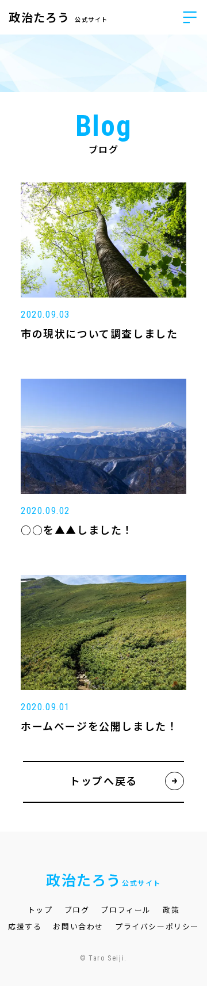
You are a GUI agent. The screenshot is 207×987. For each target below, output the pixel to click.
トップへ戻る (103, 781)
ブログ (77, 910)
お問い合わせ (78, 927)
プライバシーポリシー (157, 927)
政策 (171, 910)
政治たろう (58, 18)
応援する (24, 927)
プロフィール (126, 910)
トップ (40, 910)
